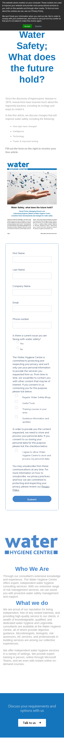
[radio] (32, 344)
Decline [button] (38, 26)
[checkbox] (32, 347)
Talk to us (29, 723)
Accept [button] (27, 26)
